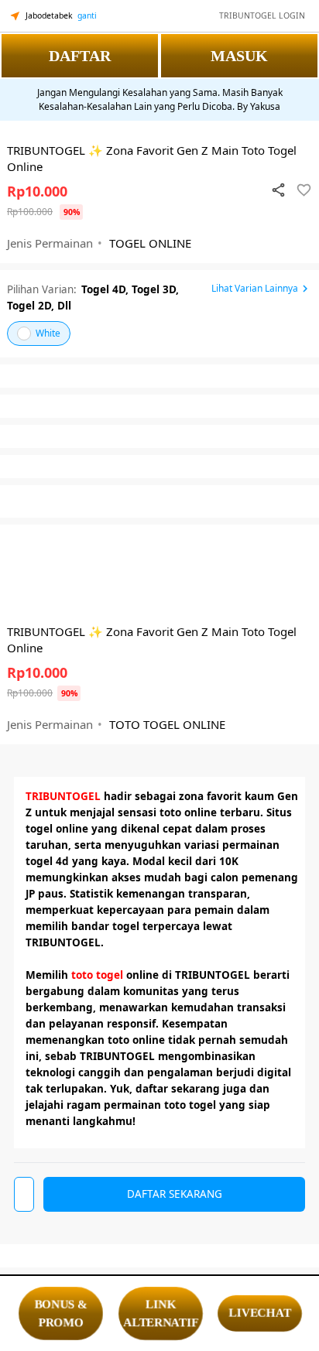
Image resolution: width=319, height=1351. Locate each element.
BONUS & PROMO (60, 1313)
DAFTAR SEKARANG (174, 1194)
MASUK (239, 55)
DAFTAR (80, 55)
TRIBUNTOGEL (63, 796)
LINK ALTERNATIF (161, 1313)
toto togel (97, 975)
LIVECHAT (260, 1313)
